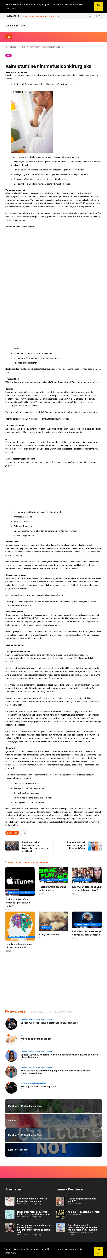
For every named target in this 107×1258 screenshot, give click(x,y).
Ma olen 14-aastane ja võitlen (83, 1211)
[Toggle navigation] (8, 36)
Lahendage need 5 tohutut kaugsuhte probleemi (32, 1199)
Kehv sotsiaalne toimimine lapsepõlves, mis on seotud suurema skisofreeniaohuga (55, 1071)
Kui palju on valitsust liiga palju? (38, 1086)
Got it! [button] (98, 1251)
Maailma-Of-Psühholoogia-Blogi (19, 893)
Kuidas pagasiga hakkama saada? (81, 1199)
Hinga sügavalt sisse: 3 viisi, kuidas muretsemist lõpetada (33, 1213)
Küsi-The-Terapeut (83, 880)
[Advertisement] (53, 250)
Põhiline (12, 47)
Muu (22, 1035)
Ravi (23, 47)
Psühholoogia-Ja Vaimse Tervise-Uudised (18, 937)
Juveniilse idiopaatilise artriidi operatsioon (41, 16)
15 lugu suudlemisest (50, 934)
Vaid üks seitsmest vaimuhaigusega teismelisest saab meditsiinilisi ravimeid (83, 1227)
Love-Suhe (46, 927)
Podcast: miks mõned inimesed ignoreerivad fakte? (17, 902)
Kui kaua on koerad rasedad (36, 1038)
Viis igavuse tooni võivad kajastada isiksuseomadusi (49, 1022)
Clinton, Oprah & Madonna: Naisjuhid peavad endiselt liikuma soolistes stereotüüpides (59, 1055)
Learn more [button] (10, 1253)
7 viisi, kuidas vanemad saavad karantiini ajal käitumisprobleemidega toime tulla (34, 1228)
